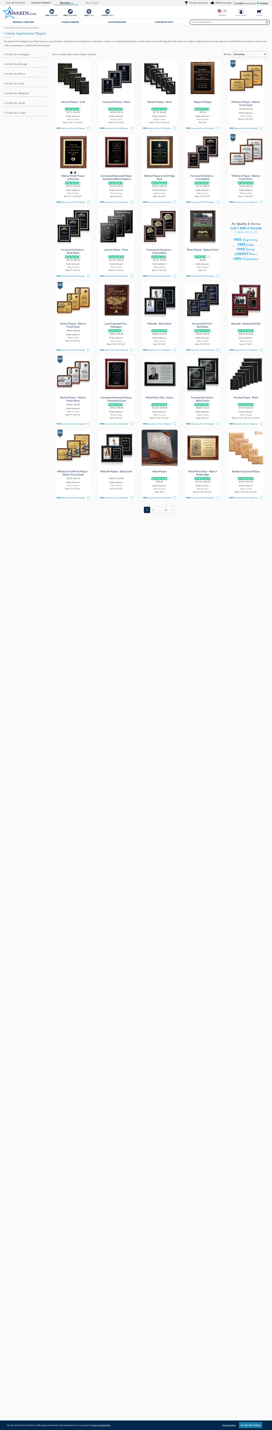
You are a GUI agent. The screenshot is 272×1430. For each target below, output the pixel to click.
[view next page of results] (172, 510)
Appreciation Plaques (76, 54)
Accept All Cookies (251, 1425)
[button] (15, 3)
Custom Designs (117, 22)
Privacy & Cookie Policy (100, 1425)
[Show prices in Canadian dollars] (225, 11)
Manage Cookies (229, 1425)
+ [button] (5, 54)
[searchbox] (230, 22)
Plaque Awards (70, 22)
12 (166, 509)
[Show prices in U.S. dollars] (220, 11)
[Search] (266, 22)
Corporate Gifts (164, 22)
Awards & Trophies (23, 22)
